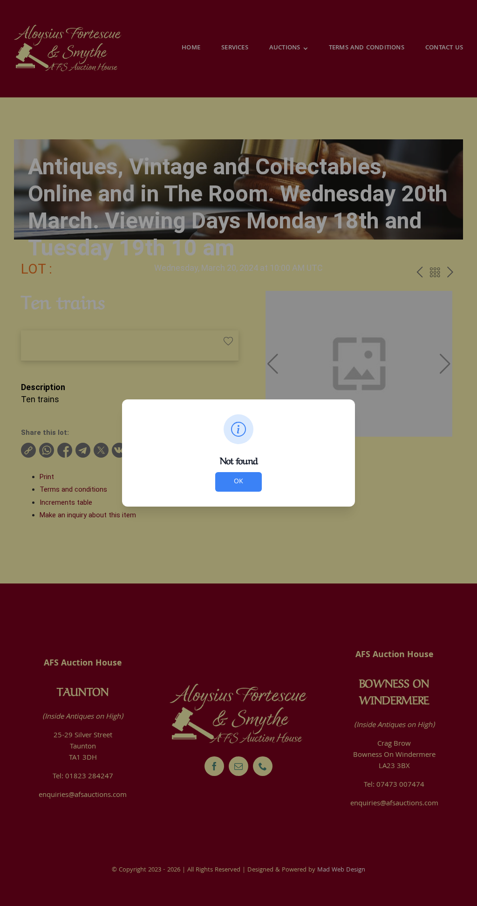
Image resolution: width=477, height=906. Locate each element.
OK (238, 481)
